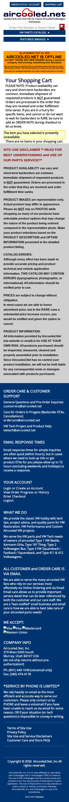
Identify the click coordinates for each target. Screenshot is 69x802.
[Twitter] (20, 751)
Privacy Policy (16, 732)
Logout (8, 500)
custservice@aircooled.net (22, 406)
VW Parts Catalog (33, 32)
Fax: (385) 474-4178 (17, 674)
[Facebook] (6, 751)
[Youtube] (33, 751)
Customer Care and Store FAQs (28, 740)
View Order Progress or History (26, 492)
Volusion (39, 796)
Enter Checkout (14, 496)
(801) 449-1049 (19, 670)
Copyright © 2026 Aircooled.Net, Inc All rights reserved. (35, 763)
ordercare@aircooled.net (21, 420)
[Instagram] (47, 751)
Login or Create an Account (23, 488)
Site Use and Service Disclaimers (29, 736)
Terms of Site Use (19, 728)
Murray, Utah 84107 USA (21, 652)
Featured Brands (33, 39)
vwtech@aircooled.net (19, 430)
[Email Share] (62, 751)
